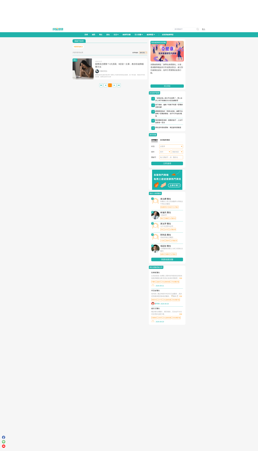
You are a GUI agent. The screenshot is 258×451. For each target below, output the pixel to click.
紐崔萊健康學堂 (167, 34)
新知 (108, 34)
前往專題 (174, 86)
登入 (203, 29)
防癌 (86, 34)
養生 (100, 34)
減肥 (93, 34)
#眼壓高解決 (78, 47)
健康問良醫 (127, 34)
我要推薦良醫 (167, 259)
